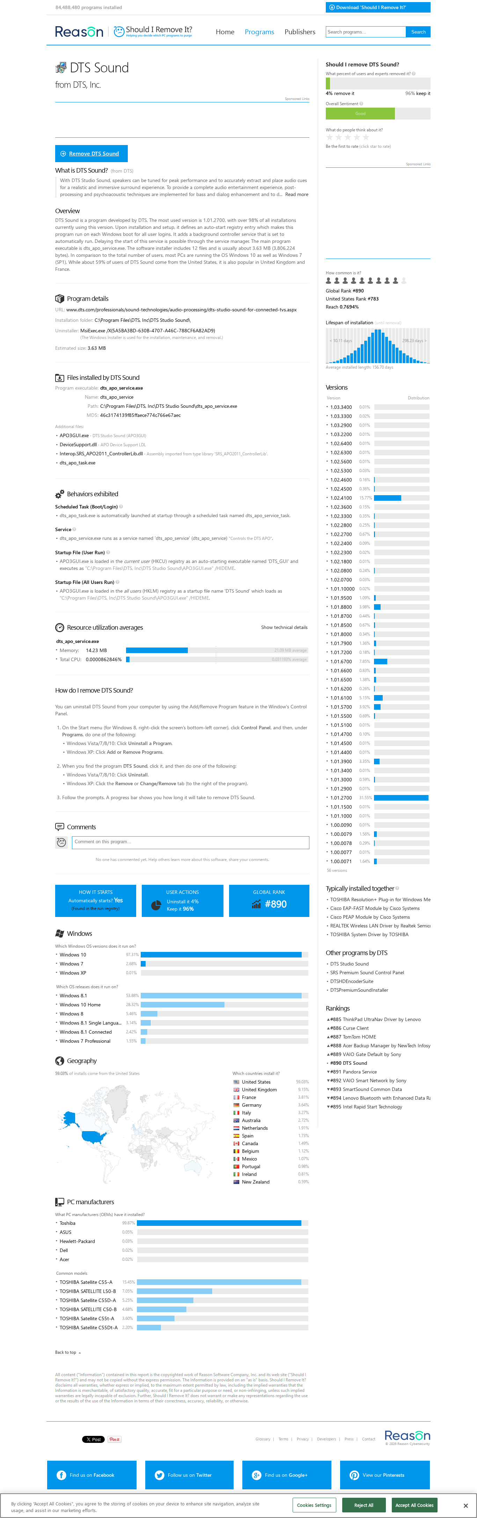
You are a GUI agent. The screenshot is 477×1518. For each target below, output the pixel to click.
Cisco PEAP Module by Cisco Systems (370, 916)
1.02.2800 (341, 525)
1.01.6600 (341, 670)
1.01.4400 (341, 752)
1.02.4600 (341, 479)
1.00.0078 (341, 843)
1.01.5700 (341, 706)
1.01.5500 (341, 716)
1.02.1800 (341, 561)
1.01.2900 (341, 788)
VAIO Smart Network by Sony (374, 1080)
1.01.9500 (341, 597)
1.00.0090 (341, 825)
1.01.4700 (341, 734)
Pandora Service (360, 1071)
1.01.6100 (341, 697)
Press (349, 1439)
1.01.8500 (341, 625)
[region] (238, 1505)
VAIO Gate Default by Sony (372, 1054)
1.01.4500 (341, 743)
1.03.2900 (341, 425)
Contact (368, 1439)
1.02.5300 (341, 470)
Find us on (92, 1475)
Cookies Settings (314, 1505)
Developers (326, 1439)
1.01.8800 (341, 606)
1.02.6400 (341, 443)
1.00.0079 (341, 834)
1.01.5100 (341, 725)
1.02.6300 (341, 452)
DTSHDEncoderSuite (351, 981)
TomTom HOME (359, 1036)
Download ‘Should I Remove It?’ (371, 7)
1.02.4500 (341, 488)
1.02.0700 (341, 579)
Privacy (303, 1439)
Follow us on (190, 1475)
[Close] (466, 1505)
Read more (296, 194)
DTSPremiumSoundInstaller (359, 989)
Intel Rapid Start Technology (372, 1106)
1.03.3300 (341, 416)
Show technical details (284, 627)
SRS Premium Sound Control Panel (367, 972)
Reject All (363, 1505)
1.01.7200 (341, 652)
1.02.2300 (341, 552)
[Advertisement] (378, 213)
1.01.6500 (341, 679)
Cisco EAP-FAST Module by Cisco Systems (375, 908)
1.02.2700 (341, 534)
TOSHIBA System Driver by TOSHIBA (369, 934)
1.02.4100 (341, 497)
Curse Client (356, 1028)
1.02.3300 (341, 516)
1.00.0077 (341, 852)
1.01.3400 (341, 770)
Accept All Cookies (415, 1505)
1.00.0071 (341, 861)
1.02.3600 (341, 507)
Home (225, 31)
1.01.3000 (341, 779)
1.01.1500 (341, 806)
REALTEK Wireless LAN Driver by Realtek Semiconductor (389, 925)
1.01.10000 (342, 588)
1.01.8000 (341, 634)
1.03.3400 (341, 407)
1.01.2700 (341, 797)
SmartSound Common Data (372, 1089)
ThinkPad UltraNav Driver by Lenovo (382, 1019)
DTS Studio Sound (349, 963)
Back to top (65, 1352)
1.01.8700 (341, 616)
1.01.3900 (341, 761)
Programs (259, 31)
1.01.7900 (341, 643)
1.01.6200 (341, 688)
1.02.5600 (341, 461)
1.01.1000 (341, 815)
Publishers (300, 31)
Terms (283, 1439)
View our (383, 1475)
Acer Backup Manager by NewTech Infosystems (393, 1045)
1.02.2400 (341, 543)
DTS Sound (355, 1063)
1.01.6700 (341, 661)
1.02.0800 (341, 570)
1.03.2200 (341, 434)
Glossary (263, 1439)
